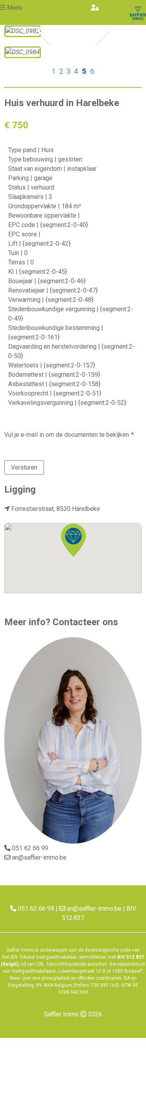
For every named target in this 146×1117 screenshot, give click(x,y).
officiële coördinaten (99, 978)
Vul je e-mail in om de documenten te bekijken (66, 434)
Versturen (24, 467)
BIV (14, 957)
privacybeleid (56, 978)
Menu (14, 7)
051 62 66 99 (30, 848)
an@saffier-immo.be (39, 857)
